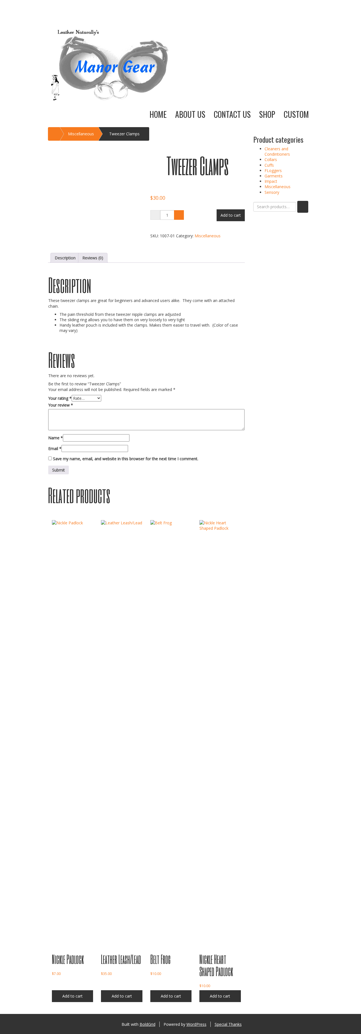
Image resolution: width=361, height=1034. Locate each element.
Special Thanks (228, 1024)
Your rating (60, 398)
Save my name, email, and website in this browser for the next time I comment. (125, 458)
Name (55, 437)
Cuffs (269, 165)
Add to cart (231, 215)
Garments (274, 176)
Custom (296, 114)
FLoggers (273, 170)
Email (54, 448)
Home (158, 114)
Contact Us (232, 114)
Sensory (272, 192)
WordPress (196, 1024)
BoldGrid (147, 1024)
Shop (267, 114)
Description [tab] (65, 257)
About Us (190, 114)
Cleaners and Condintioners (277, 151)
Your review (60, 405)
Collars (271, 159)
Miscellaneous (81, 133)
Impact (271, 181)
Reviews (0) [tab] (92, 257)
